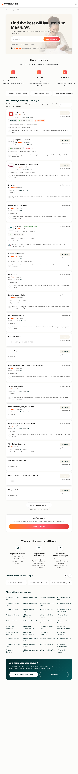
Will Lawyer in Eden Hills (64, 603)
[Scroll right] (70, 576)
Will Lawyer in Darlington (44, 633)
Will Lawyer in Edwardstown (27, 616)
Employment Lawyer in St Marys (65, 93)
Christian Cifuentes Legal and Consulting (23, 475)
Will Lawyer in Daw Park (30, 603)
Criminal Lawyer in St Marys (41, 93)
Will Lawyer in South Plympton (12, 633)
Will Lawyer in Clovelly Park (12, 598)
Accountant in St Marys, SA (16, 583)
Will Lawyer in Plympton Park (30, 639)
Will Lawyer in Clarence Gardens (64, 622)
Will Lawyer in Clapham (13, 615)
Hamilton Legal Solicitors (17, 295)
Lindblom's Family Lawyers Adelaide (21, 407)
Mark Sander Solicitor (16, 316)
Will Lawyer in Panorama (47, 597)
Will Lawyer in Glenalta (64, 638)
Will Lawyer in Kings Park (47, 650)
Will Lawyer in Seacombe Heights (63, 645)
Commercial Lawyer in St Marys (17, 93)
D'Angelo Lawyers (14, 336)
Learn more (54, 674)
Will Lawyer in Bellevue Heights (47, 616)
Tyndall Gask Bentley (15, 386)
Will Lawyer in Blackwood (10, 627)
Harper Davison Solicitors (17, 205)
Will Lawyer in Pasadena (30, 597)
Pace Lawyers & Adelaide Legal (26, 164)
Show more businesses (38, 505)
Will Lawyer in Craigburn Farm (30, 651)
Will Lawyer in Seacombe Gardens (63, 627)
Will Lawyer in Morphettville (61, 633)
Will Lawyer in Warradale (13, 638)
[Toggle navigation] (75, 4)
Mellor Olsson (13, 274)
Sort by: (57, 104)
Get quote (65, 113)
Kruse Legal (19, 112)
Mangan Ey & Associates (17, 490)
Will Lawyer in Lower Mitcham (46, 622)
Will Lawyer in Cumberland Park (28, 627)
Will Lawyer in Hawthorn (47, 638)
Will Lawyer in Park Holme (62, 616)
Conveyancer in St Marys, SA (61, 583)
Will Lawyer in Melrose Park (12, 604)
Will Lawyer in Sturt (11, 621)
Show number (66, 116)
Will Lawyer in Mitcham (47, 644)
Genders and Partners (16, 254)
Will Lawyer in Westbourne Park (28, 633)
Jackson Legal (13, 351)
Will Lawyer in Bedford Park (47, 604)
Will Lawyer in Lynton (46, 609)
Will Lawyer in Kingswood (61, 651)
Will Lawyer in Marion (12, 609)
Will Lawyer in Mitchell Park (63, 598)
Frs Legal (11, 185)
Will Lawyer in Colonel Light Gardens (64, 610)
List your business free (25, 674)
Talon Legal (19, 226)
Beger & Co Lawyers (22, 140)
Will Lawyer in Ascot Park (29, 610)
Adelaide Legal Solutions (17, 461)
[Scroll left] (66, 576)
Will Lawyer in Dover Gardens (29, 645)
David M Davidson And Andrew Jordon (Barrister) (25, 365)
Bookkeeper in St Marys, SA (38, 583)
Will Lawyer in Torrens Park (46, 627)
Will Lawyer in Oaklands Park (30, 622)
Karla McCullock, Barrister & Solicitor (21, 423)
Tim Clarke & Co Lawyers (17, 444)
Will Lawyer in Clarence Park (13, 645)
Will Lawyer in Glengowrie (10, 651)
